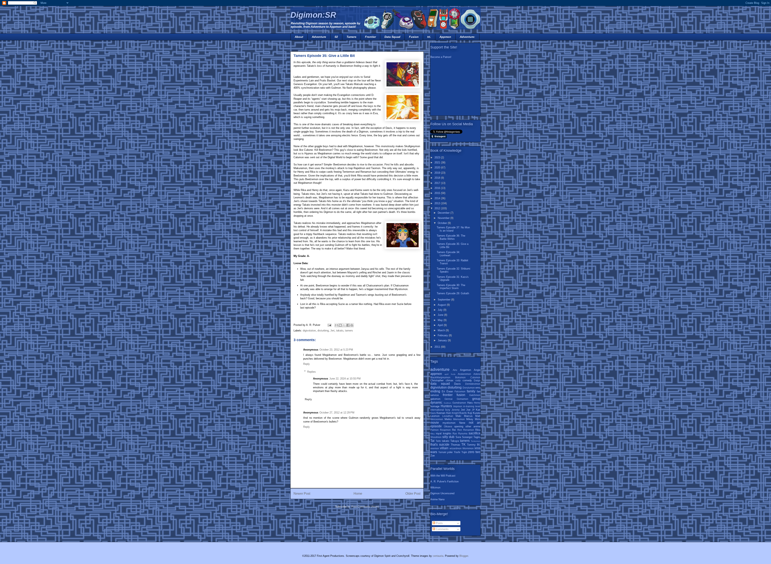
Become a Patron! (440, 56)
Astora (476, 374)
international (437, 409)
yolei (450, 452)
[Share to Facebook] (348, 325)
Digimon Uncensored (442, 493)
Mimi (477, 419)
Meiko (448, 419)
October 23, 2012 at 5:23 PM (336, 349)
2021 (437, 162)
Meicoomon (436, 419)
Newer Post (302, 493)
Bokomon (460, 377)
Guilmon (447, 403)
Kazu (433, 413)
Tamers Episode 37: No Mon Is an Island (453, 229)
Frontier (370, 36)
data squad (440, 383)
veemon (434, 448)
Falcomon (460, 391)
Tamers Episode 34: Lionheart (448, 254)
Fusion (414, 36)
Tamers (351, 36)
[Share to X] (344, 325)
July (440, 309)
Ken (448, 412)
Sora (458, 437)
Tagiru (476, 437)
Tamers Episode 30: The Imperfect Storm (451, 287)
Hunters (446, 406)
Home (358, 493)
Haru (470, 402)
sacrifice (474, 433)
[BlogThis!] (340, 325)
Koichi (463, 412)
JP (473, 409)
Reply (306, 363)
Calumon (475, 377)
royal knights (443, 433)
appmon (436, 373)
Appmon (445, 36)
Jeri (332, 330)
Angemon (465, 369)
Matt (477, 415)
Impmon (457, 406)
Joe (468, 409)
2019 (437, 172)
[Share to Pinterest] (352, 325)
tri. (429, 36)
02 (336, 36)
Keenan (440, 412)
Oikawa (448, 426)
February (443, 335)
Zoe (432, 455)
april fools (450, 374)
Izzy (447, 409)
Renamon (468, 430)
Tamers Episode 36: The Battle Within (451, 237)
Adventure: (467, 36)
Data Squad (392, 36)
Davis (457, 383)
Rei (454, 429)
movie (434, 422)
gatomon (435, 398)
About (299, 36)
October (443, 223)
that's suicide (439, 444)
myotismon (449, 422)
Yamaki (442, 452)
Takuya (454, 440)
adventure (440, 369)
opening (458, 426)
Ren (459, 430)
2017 (437, 183)
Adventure (319, 36)
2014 (437, 198)
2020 (437, 167)
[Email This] (337, 325)
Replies (311, 371)
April (441, 325)
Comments (442, 529)
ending (435, 391)
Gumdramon (459, 402)
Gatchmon (474, 395)
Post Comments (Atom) (365, 506)
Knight (455, 413)
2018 (437, 177)
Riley (432, 434)
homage (435, 406)
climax (449, 380)
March (442, 330)
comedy (467, 380)
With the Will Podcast (442, 475)
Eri (443, 391)
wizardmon (456, 448)
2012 (437, 208)
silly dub (448, 437)
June (441, 314)
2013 (437, 203)
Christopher (437, 380)
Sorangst (467, 437)
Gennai (449, 399)
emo (477, 387)
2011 (437, 346)
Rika (477, 429)
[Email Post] (329, 324)
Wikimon (435, 487)
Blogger (463, 555)
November (444, 217)
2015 (437, 193)
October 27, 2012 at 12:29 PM (336, 412)
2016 (437, 188)
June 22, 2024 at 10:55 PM (345, 378)
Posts (439, 523)
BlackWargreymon (440, 377)
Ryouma (462, 433)
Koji (470, 412)
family (471, 391)
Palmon (434, 430)
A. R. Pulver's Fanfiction (444, 481)
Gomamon (462, 399)
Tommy (471, 444)
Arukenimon (464, 374)
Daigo (477, 380)
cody (458, 380)
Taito (438, 441)
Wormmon (468, 448)
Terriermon (475, 441)
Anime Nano (437, 499)
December (444, 212)
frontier (448, 395)
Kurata (476, 412)
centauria (438, 555)
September (444, 299)
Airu (455, 370)
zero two (474, 452)
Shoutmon (436, 437)
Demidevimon (472, 383)
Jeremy (456, 409)
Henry (477, 402)
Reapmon (445, 430)
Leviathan (447, 416)
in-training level (471, 406)
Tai (432, 440)
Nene (462, 422)
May (441, 320)
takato (339, 330)
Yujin (464, 452)
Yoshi (457, 452)
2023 (437, 157)
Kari (478, 409)
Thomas (455, 444)
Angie (477, 369)
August (442, 304)
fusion (461, 395)
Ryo (455, 433)
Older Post (412, 493)
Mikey (469, 419)
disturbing (323, 330)
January (443, 340)
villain (444, 448)
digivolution (309, 330)
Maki (458, 415)
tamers (349, 330)
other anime (472, 426)
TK (463, 444)
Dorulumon (469, 387)
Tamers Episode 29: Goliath (453, 293)
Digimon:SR (313, 14)
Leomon (435, 415)
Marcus (468, 415)
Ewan (450, 391)
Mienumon (459, 419)
